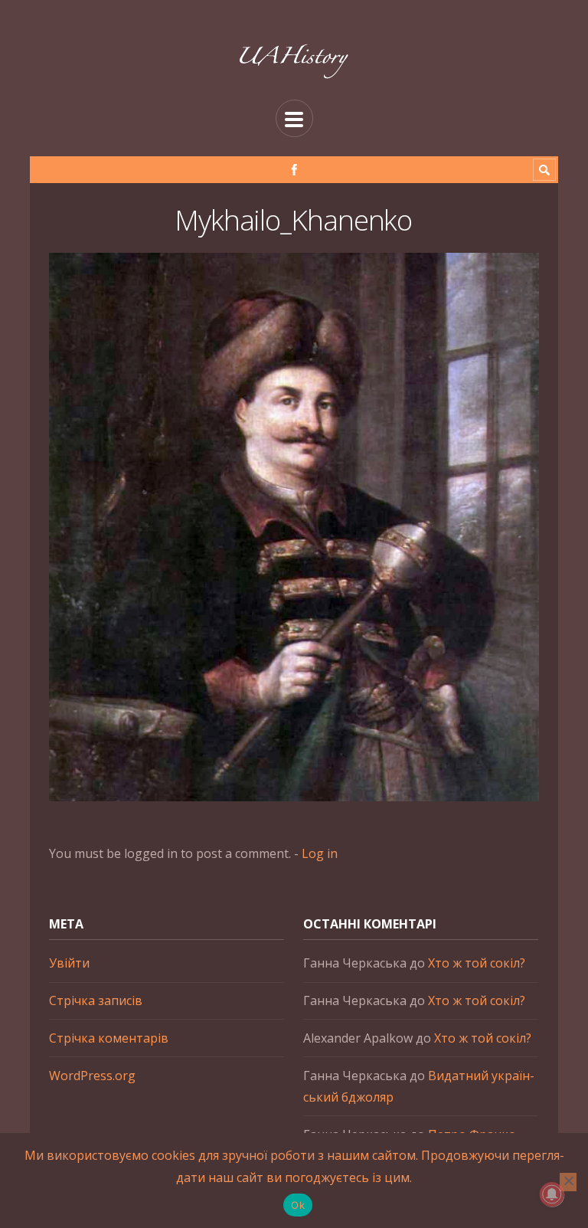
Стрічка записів (95, 1000)
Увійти (69, 963)
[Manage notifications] (552, 1194)
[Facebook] (294, 169)
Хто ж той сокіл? (476, 963)
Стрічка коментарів (108, 1038)
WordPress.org (92, 1075)
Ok (298, 1205)
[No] (568, 1182)
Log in (320, 853)
